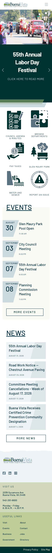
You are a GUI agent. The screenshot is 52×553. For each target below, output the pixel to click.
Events (6, 529)
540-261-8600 (10, 500)
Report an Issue (39, 195)
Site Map (45, 550)
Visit (5, 523)
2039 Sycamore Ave (13, 493)
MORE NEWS (25, 438)
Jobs (22, 534)
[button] (49, 70)
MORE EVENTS (25, 312)
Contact (24, 529)
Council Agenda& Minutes (15, 137)
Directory (24, 540)
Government (9, 540)
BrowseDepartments (39, 135)
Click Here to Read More (26, 79)
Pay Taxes (15, 166)
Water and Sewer (15, 194)
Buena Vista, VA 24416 (14, 495)
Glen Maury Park (39, 167)
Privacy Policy (30, 550)
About (23, 523)
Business (7, 534)
